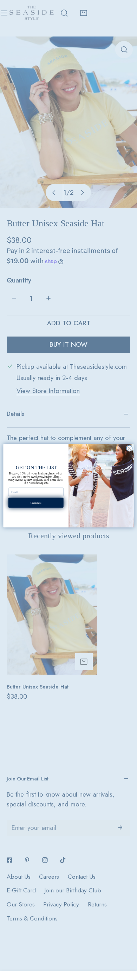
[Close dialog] (129, 448)
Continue (36, 502)
